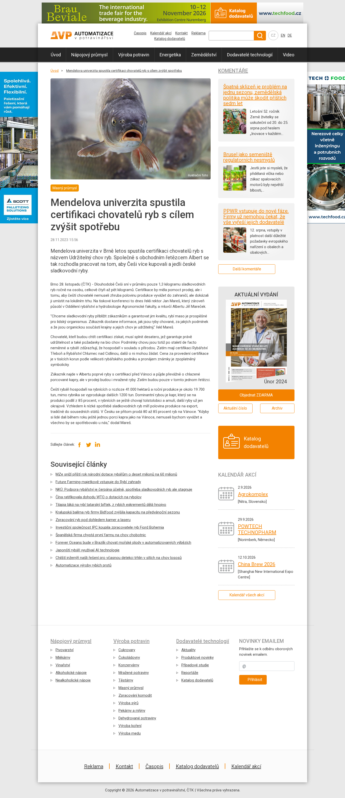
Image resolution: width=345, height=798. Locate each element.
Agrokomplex (253, 494)
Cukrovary (126, 650)
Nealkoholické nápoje (73, 680)
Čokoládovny (129, 657)
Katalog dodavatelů (169, 39)
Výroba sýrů (128, 703)
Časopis (140, 33)
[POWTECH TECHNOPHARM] (226, 528)
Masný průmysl (130, 688)
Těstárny (125, 680)
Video (288, 54)
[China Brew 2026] (226, 566)
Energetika (170, 54)
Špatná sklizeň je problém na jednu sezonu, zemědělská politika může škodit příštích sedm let (255, 95)
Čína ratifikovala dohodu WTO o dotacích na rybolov (98, 497)
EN (283, 35)
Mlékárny (63, 657)
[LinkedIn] (97, 444)
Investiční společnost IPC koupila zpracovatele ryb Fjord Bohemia (110, 527)
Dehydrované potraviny (137, 718)
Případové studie (195, 665)
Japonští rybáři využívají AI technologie (87, 550)
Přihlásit (255, 679)
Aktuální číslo (235, 408)
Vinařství (63, 665)
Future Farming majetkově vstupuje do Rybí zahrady (98, 482)
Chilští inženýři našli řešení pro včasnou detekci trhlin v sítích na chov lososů (119, 557)
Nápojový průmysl (89, 54)
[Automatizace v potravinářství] (92, 35)
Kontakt (181, 33)
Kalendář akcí (160, 33)
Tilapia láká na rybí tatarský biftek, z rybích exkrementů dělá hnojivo (111, 504)
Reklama (198, 33)
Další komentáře (247, 269)
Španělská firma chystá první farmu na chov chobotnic (101, 535)
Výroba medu (129, 733)
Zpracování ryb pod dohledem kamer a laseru (93, 520)
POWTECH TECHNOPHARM (257, 529)
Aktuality (188, 650)
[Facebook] (80, 444)
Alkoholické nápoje (71, 672)
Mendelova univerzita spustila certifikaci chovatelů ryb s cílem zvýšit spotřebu (124, 70)
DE (290, 35)
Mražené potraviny (133, 672)
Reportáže (189, 672)
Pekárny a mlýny (131, 710)
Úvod (56, 54)
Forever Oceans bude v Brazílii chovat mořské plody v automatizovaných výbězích (123, 542)
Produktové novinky (197, 657)
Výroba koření (129, 725)
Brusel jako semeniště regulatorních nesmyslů (249, 157)
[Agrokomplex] (226, 493)
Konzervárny (128, 665)
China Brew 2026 (256, 564)
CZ (273, 35)
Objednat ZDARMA (256, 395)
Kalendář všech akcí (246, 595)
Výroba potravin (133, 54)
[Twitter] (88, 444)
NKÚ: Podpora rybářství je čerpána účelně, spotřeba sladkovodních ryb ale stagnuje (124, 489)
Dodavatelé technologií (250, 54)
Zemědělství (203, 54)
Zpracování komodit (135, 695)
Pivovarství (64, 650)
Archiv (277, 408)
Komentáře (233, 71)
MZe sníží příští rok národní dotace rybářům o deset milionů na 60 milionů (116, 474)
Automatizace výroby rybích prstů (83, 565)
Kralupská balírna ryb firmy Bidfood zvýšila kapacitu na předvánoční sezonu (118, 512)
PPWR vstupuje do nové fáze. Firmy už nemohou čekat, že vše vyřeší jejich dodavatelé (256, 216)
